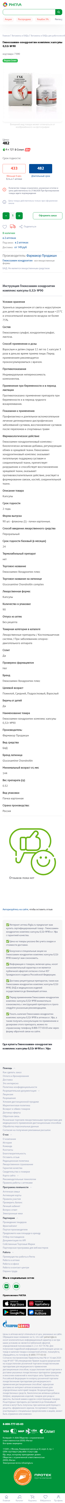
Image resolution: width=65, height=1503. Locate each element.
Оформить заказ (48, 215)
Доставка (8, 1080)
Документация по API (14, 1240)
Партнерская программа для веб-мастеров (25, 1248)
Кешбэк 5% (43, 19)
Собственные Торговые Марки (19, 1244)
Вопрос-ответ (10, 1210)
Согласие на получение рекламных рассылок (27, 1130)
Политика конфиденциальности (20, 1087)
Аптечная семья (11, 1192)
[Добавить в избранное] (5, 227)
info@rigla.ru (27, 1463)
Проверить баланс (12, 1202)
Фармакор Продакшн (42, 256)
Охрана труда (10, 1271)
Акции (8, 19)
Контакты (8, 1150)
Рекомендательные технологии (19, 1179)
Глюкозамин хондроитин (18, 261)
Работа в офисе (11, 1264)
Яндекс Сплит (10, 61)
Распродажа (24, 19)
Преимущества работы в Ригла (19, 1257)
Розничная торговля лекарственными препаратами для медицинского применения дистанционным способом (32, 1121)
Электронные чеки (13, 1213)
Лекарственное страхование (18, 1164)
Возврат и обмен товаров (16, 1109)
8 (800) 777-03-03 (37, 1355)
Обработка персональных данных (21, 1126)
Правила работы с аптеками (18, 1183)
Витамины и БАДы (20, 36)
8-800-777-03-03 (13, 1424)
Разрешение (9, 1098)
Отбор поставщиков (13, 1237)
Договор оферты (12, 1112)
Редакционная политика (16, 1161)
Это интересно (11, 1083)
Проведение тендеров (15, 1222)
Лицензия (8, 1094)
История (7, 1143)
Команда (7, 1146)
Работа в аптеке (11, 1260)
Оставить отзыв (11, 1157)
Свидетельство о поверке (16, 1172)
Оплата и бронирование (16, 1076)
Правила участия (12, 1199)
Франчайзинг (10, 1226)
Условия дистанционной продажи (21, 1102)
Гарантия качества (12, 1168)
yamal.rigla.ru (50, 1337)
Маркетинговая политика (16, 1105)
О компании (9, 1139)
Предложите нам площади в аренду (22, 1233)
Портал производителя (15, 1229)
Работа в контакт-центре (16, 1267)
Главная (6, 36)
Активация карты (12, 1195)
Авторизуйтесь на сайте (15, 909)
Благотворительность (14, 1153)
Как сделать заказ (12, 1072)
